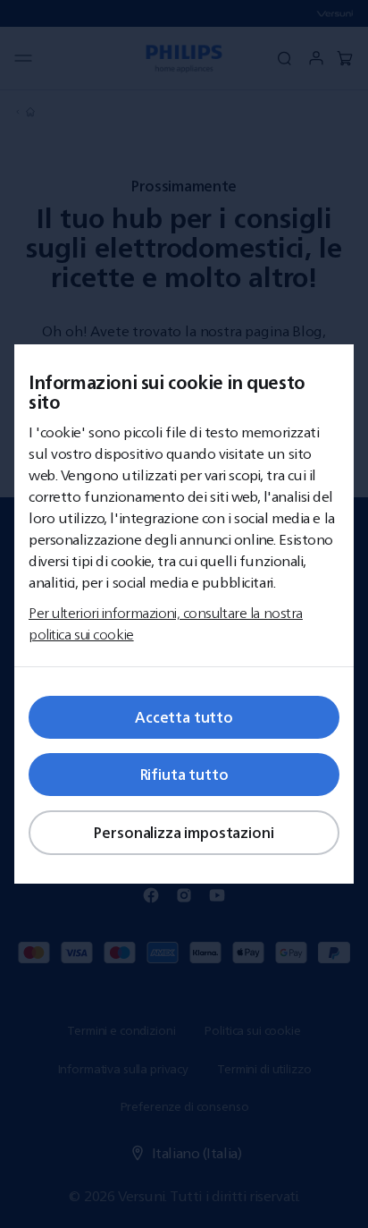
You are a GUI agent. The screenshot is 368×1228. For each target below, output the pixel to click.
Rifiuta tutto (184, 774)
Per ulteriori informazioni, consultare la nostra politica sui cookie (166, 623)
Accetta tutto (184, 717)
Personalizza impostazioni (183, 832)
